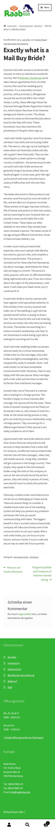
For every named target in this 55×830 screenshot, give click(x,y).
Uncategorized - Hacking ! (30, 25)
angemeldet (24, 614)
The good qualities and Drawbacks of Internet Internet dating (41, 573)
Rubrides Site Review (30, 78)
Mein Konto (9, 824)
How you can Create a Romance (13, 569)
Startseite (12, 25)
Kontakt (12, 657)
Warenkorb (42, 822)
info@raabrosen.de (20, 792)
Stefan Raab (41, 39)
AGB (10, 687)
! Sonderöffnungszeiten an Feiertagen (23, 737)
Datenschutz (14, 669)
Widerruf (12, 681)
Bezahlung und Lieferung (21, 675)
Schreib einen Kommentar (16, 43)
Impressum (14, 663)
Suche (27, 824)
